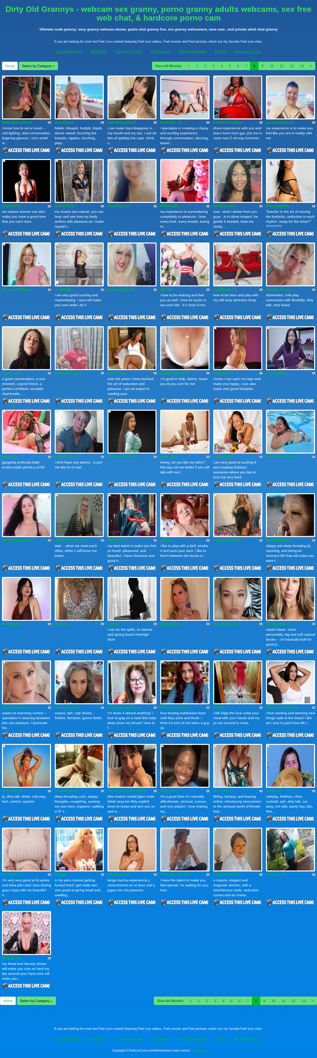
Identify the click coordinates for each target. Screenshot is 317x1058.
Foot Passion (160, 52)
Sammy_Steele (278, 289)
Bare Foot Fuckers (247, 52)
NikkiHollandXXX (174, 373)
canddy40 (63, 289)
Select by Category (37, 66)
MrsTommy (116, 540)
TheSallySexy (66, 791)
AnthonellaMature (17, 289)
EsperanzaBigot (120, 289)
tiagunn (61, 874)
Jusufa (166, 540)
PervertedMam (278, 206)
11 (282, 66)
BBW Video (98, 52)
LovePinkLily (66, 457)
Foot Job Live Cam (128, 52)
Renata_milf (276, 874)
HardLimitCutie (278, 624)
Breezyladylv (171, 624)
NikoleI (166, 289)
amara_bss (116, 373)
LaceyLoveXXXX (227, 540)
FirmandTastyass (227, 122)
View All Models (168, 66)
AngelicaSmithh (226, 874)
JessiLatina (12, 373)
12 (292, 66)
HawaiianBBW (278, 540)
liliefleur (61, 624)
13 (302, 66)
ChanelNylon (277, 373)
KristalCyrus (65, 206)
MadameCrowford (17, 122)
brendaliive (11, 206)
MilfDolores (11, 958)
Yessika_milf (223, 206)
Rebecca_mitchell (175, 874)
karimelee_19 (171, 122)
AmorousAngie (67, 707)
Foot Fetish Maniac (193, 52)
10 (272, 66)
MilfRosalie (169, 206)
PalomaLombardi (280, 457)
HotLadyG (168, 457)
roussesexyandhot (18, 540)
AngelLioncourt (15, 707)
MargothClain (118, 874)
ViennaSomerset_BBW (126, 791)
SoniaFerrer (223, 373)
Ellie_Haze (169, 791)
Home (10, 66)
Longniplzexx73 (68, 373)
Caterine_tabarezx (122, 457)
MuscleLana (223, 791)
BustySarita (12, 874)
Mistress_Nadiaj (173, 707)
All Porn (220, 52)
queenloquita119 (280, 122)
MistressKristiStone (282, 707)
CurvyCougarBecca (123, 707)
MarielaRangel (225, 624)
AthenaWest (12, 791)
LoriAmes (274, 791)
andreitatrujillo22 (121, 122)
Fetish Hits (198, 1050)
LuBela (113, 624)
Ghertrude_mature (70, 540)
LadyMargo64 (224, 289)
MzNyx (218, 707)
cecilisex (9, 457)
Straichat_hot (118, 206)
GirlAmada (11, 624)
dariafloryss (65, 122)
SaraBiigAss (223, 457)
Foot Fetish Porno (69, 52)
